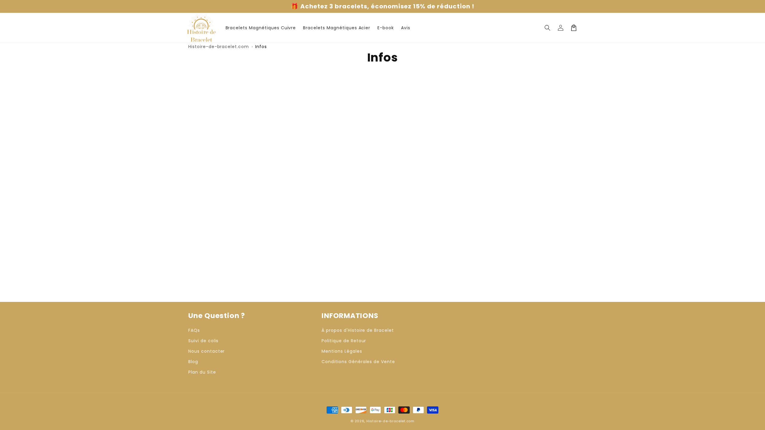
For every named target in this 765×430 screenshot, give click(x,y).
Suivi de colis (203, 341)
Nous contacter (206, 351)
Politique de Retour (344, 341)
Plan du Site (202, 372)
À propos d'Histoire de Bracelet (358, 330)
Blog (193, 362)
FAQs (194, 330)
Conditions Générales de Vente (358, 362)
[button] (547, 27)
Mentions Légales (342, 351)
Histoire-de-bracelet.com (218, 47)
